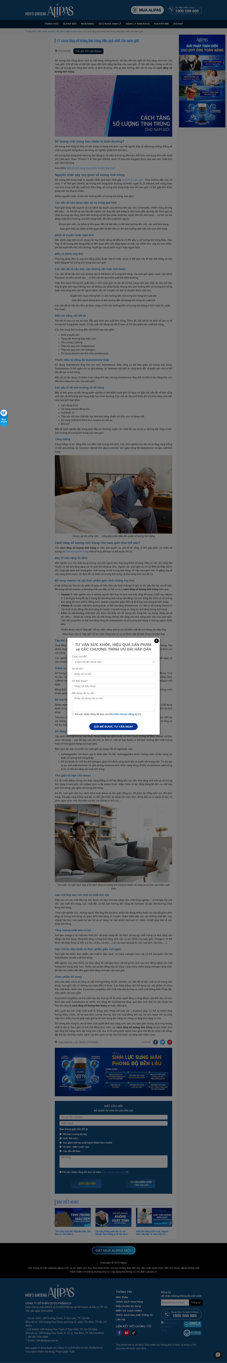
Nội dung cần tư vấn (83, 693)
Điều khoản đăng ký (126, 714)
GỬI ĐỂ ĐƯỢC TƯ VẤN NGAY (113, 726)
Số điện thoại (79, 681)
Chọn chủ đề (79, 656)
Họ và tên (77, 668)
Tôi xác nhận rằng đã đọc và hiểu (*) (107, 714)
